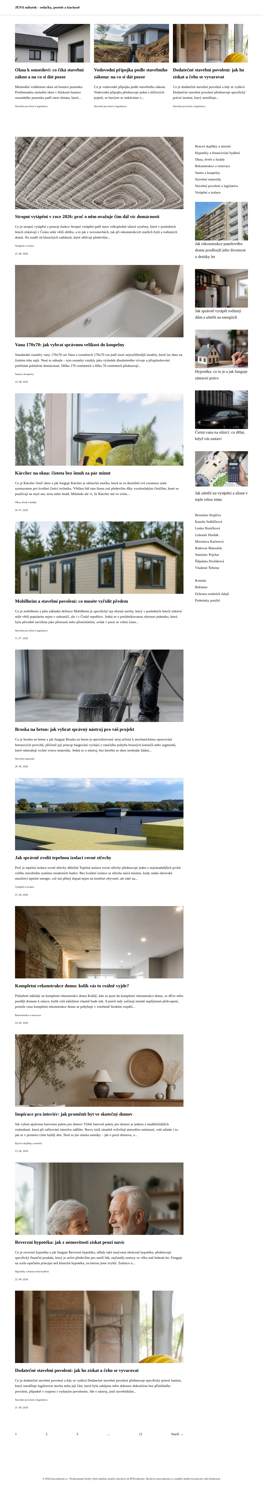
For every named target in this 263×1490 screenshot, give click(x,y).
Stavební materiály (25, 758)
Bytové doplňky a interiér (28, 1143)
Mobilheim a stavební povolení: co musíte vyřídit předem (71, 601)
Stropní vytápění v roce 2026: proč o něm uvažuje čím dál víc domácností (87, 216)
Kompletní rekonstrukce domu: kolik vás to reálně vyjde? (72, 985)
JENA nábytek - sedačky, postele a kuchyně (47, 7)
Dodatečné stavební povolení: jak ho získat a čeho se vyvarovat (77, 1370)
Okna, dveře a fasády (26, 502)
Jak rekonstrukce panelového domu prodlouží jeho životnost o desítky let (220, 250)
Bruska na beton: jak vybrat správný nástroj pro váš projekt (74, 729)
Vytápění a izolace (24, 246)
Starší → (177, 1434)
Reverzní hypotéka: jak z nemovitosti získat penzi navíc (70, 1242)
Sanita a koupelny (24, 374)
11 (140, 1434)
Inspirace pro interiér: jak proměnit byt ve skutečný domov (73, 1114)
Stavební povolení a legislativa (31, 106)
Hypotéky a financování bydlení (32, 1271)
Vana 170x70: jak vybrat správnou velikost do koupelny (69, 344)
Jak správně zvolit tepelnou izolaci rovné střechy (63, 857)
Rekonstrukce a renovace (28, 1015)
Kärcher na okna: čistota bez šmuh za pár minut (63, 473)
